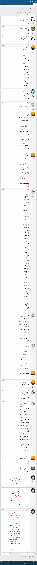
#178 (2, 476)
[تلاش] (1, 4)
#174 (2, 390)
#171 (2, 343)
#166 (2, 102)
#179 (2, 489)
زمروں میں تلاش (35, 6)
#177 (2, 466)
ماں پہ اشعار (21, 12)
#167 (2, 112)
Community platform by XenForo (23, 563)
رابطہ (9, 561)
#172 (2, 371)
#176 (2, 456)
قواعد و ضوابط (7, 561)
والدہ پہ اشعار (18, 12)
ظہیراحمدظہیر (33, 108)
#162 (2, 26)
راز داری (4, 561)
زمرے (35, 4)
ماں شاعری (25, 12)
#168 (2, 153)
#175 (2, 401)
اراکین (32, 4)
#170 (2, 313)
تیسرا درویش (33, 22)
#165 (2, 89)
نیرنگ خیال (33, 95)
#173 (2, 380)
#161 (2, 17)
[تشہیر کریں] (3, 17)
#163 (2, 36)
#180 (2, 509)
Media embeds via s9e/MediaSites (10, 563)
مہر (35, 561)
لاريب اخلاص (33, 32)
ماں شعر (23, 12)
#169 (2, 189)
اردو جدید (32, 561)
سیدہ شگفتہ (35, 12)
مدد (2, 561)
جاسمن (33, 51)
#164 (2, 45)
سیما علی (33, 195)
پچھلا (34, 15)
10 (24, 15)
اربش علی (33, 481)
